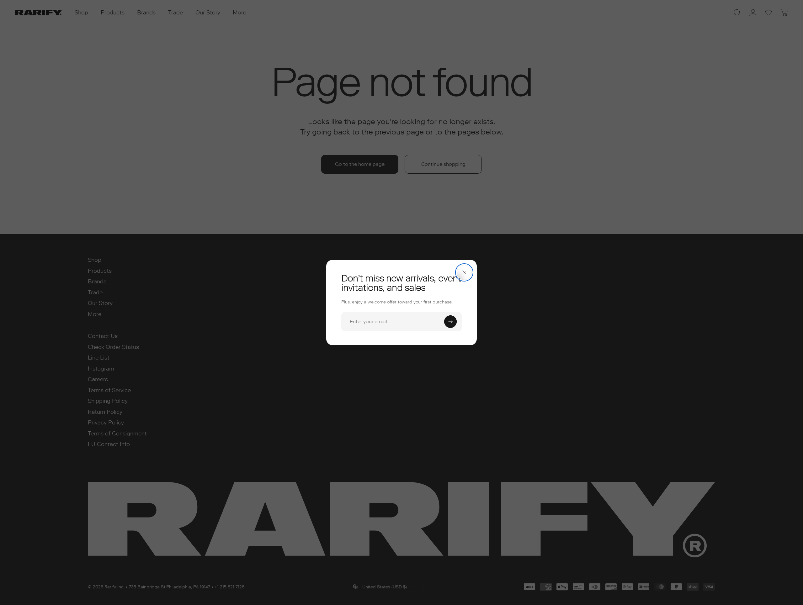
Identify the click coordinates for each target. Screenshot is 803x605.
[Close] (464, 272)
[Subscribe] (450, 321)
